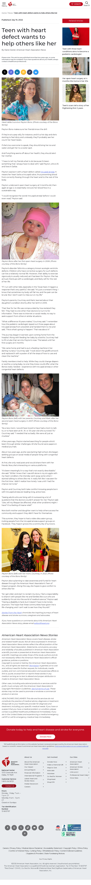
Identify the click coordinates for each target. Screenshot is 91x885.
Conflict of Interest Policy (19, 851)
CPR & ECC (74, 772)
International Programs (33, 776)
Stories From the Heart (12, 613)
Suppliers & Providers (35, 854)
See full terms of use (40, 689)
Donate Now (45, 737)
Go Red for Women (54, 776)
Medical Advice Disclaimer (32, 848)
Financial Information (32, 773)
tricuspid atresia (47, 172)
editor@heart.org (41, 623)
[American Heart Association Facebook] (7, 828)
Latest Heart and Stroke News (30, 780)
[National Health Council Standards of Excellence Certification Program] (58, 828)
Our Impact (28, 767)
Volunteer (50, 773)
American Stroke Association (76, 768)
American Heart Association (76, 763)
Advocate (50, 770)
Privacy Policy (15, 848)
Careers (27, 787)
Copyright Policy (70, 848)
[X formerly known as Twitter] (21, 828)
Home (4, 13)
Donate (77, 4)
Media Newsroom (31, 784)
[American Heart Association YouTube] (34, 828)
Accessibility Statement (53, 848)
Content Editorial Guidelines (71, 851)
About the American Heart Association (32, 763)
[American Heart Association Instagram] (14, 828)
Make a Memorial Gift (55, 765)
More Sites (74, 778)
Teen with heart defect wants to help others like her (35, 13)
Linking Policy (36, 851)
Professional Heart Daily (79, 775)
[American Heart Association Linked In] (41, 828)
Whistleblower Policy (51, 851)
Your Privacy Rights (45, 859)
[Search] (86, 2)
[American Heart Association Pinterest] (25, 834)
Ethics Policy (83, 848)
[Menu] (4, 3)
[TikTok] (28, 828)
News (10, 13)
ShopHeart (51, 779)
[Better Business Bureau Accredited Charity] (64, 828)
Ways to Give (52, 767)
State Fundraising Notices (55, 854)
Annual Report (29, 770)
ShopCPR (50, 782)
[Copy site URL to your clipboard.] (30, 72)
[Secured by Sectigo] (68, 834)
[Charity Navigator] (74, 828)
